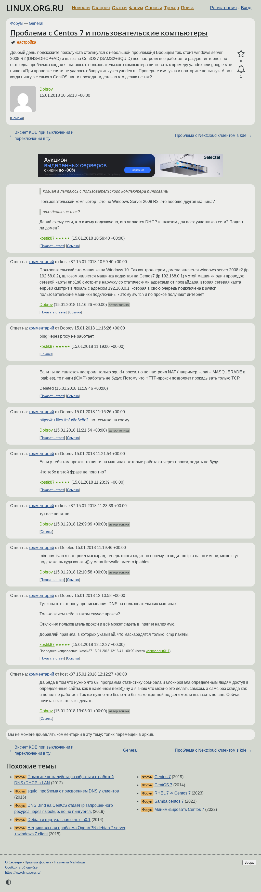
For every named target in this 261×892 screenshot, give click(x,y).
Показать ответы (53, 312)
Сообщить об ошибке (21, 867)
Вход (246, 7)
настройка (26, 42)
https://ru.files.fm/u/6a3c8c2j (64, 420)
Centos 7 (162, 777)
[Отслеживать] (241, 69)
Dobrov (46, 89)
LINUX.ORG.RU (35, 8)
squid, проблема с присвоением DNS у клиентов (73, 791)
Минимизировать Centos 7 (179, 809)
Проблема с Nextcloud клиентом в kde (210, 135)
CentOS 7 (163, 785)
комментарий (41, 262)
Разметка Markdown (69, 862)
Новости (81, 7)
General (36, 23)
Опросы (153, 7)
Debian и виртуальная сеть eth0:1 (59, 819)
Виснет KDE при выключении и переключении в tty (44, 135)
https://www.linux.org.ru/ (23, 872)
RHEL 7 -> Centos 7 (172, 793)
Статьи (119, 7)
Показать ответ (52, 246)
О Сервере (13, 862)
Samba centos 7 (169, 801)
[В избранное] (241, 53)
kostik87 (47, 238)
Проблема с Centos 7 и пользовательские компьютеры (109, 33)
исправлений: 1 (157, 651)
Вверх (249, 862)
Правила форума (38, 862)
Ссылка (17, 118)
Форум (136, 7)
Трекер (171, 7)
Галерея (101, 7)
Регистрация (223, 7)
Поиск (187, 7)
